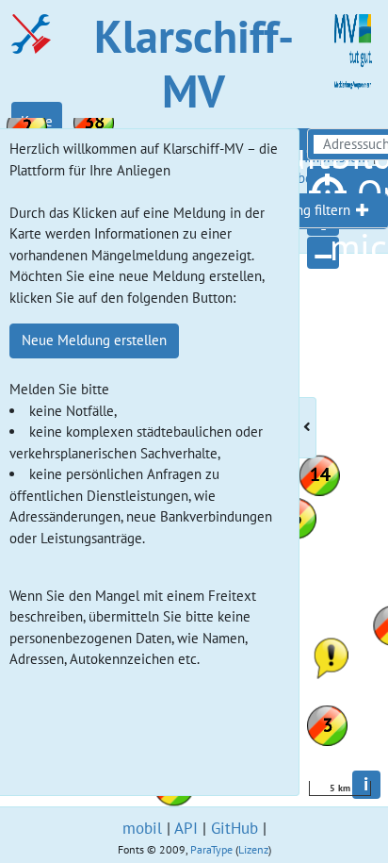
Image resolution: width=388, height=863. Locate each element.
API (186, 828)
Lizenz (253, 849)
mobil (142, 828)
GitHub (234, 828)
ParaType (211, 849)
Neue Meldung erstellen (94, 340)
